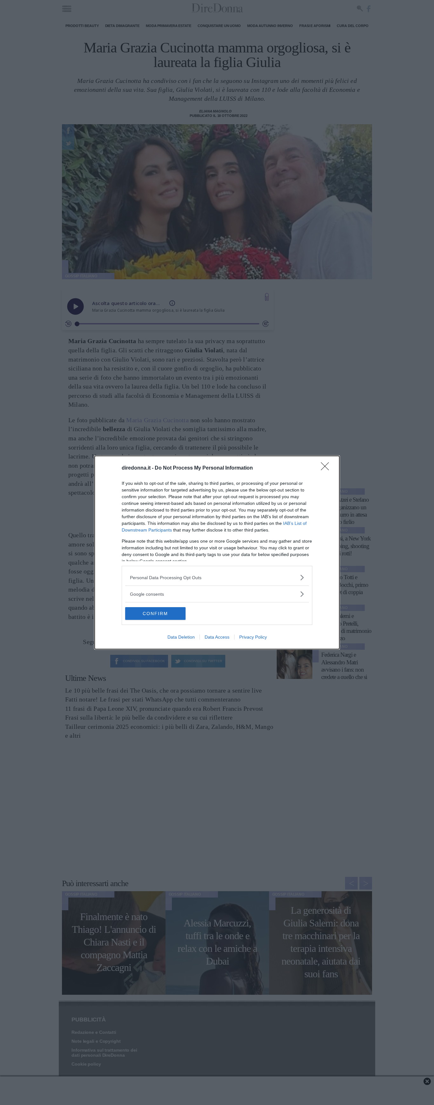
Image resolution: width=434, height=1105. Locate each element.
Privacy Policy (253, 637)
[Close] (327, 468)
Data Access (217, 637)
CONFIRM (155, 613)
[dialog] (217, 552)
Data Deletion (181, 637)
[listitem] (217, 577)
